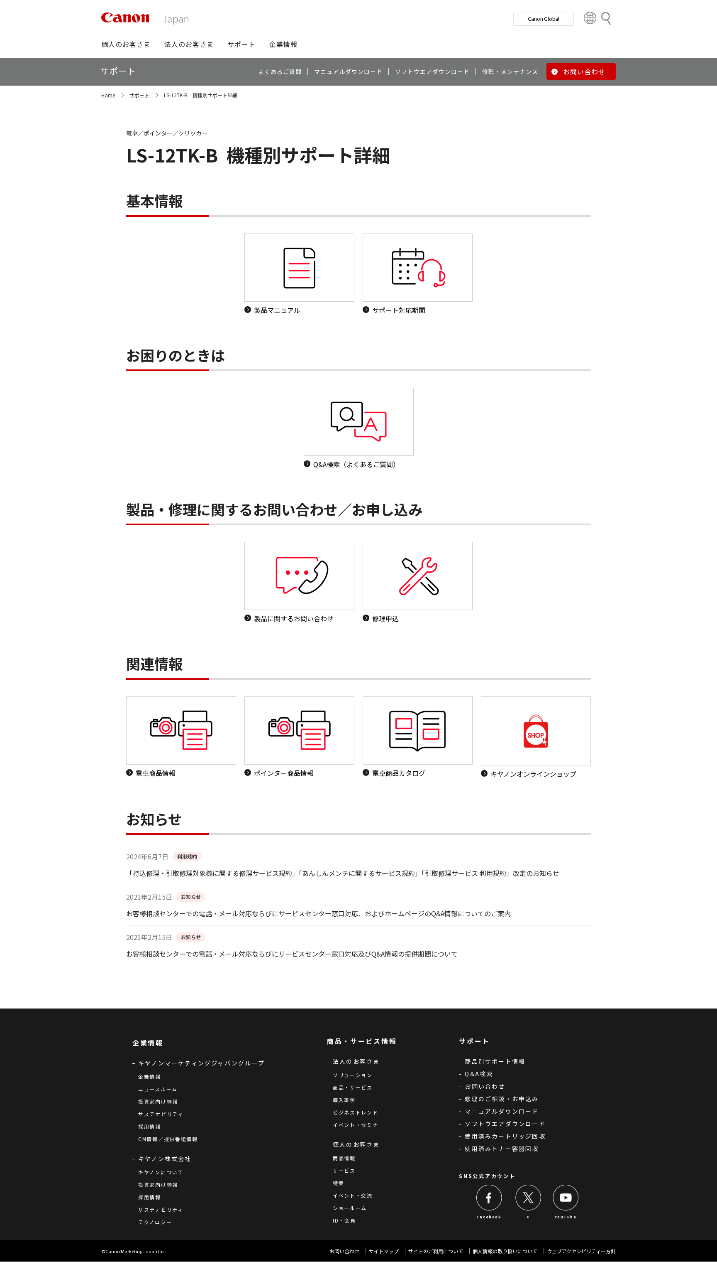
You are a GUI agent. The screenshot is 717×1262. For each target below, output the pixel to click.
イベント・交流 (353, 1195)
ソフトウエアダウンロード (505, 1123)
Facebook (489, 1217)
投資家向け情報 (158, 1101)
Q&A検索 (479, 1074)
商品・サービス (353, 1087)
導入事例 (344, 1099)
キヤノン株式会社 (165, 1158)
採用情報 (149, 1126)
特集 (338, 1182)
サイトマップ (384, 1251)
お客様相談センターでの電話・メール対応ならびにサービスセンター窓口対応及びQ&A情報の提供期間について (292, 954)
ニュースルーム (158, 1088)
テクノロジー (155, 1221)
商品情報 (344, 1157)
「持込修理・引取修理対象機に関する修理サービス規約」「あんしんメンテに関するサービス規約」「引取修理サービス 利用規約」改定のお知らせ (342, 873)
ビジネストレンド (355, 1112)
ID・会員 (344, 1220)
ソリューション (353, 1074)
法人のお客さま (356, 1061)
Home (108, 94)
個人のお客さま (356, 1144)
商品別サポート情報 (495, 1061)
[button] (126, 44)
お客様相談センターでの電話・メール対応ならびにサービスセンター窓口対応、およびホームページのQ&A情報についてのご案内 (318, 913)
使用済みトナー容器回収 (502, 1148)
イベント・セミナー (358, 1124)
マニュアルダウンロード (502, 1111)
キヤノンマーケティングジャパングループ (201, 1063)
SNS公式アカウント (487, 1175)
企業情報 (149, 1076)
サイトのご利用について (435, 1251)
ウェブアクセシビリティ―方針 (581, 1251)
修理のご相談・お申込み (502, 1099)
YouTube (565, 1217)
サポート (139, 94)
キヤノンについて (160, 1172)
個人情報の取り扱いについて (505, 1251)
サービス (344, 1170)
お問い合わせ (485, 1086)
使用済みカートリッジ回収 (505, 1136)
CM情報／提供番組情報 (168, 1138)
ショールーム (350, 1207)
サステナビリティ (160, 1113)
